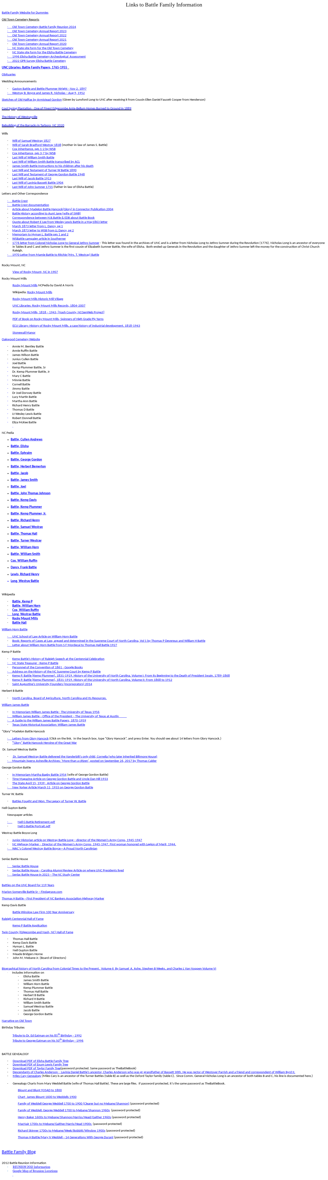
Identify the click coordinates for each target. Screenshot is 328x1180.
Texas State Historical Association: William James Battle (48, 725)
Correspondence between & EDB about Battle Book (53, 218)
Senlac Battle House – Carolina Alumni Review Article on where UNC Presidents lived (68, 870)
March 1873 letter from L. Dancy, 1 (37, 226)
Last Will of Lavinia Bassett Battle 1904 (37, 183)
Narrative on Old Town (17, 1021)
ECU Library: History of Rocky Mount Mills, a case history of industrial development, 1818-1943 (76, 326)
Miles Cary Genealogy (27, 1076)
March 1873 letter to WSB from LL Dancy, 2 (43, 230)
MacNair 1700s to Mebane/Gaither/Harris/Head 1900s (55, 1124)
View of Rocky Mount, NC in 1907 (35, 272)
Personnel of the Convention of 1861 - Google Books (47, 667)
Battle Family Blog (19, 1152)
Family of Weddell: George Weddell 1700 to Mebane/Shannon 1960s (64, 1110)
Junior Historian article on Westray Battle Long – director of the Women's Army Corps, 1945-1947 (77, 840)
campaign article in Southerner (39, 239)
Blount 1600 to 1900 (47, 1097)
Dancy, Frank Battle (24, 567)
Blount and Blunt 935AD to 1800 (40, 1090)
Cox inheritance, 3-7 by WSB (34, 153)
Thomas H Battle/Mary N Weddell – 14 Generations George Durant (65, 1137)
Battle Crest (20, 201)
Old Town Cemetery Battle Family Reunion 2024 (44, 27)
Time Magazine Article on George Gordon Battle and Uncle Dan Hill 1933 (60, 779)
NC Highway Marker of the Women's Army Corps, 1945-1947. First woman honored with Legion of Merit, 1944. (94, 844)
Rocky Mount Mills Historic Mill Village (37, 299)
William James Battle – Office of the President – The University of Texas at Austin (65, 716)
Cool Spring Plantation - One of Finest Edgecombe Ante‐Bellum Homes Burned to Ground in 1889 (66, 108)
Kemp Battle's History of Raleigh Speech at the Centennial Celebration (58, 659)
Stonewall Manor (23, 332)
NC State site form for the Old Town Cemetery (42, 48)
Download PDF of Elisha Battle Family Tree (41, 1061)
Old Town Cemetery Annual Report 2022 (39, 35)
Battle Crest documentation (30, 205)
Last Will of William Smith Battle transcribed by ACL (46, 162)
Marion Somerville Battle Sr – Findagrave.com (32, 892)
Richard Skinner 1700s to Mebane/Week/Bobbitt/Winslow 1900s (61, 1130)
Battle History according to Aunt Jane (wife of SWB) (46, 213)
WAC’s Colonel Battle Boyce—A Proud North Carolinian (54, 848)
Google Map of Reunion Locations (35, 1171)
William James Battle (15, 705)
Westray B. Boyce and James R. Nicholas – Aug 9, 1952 (48, 93)
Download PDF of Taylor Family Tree (36, 1068)
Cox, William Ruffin (25, 610)
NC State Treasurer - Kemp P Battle (35, 663)
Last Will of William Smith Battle (33, 157)
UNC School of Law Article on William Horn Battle (44, 636)
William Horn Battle (14, 629)
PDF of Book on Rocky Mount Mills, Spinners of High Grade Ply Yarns (58, 319)
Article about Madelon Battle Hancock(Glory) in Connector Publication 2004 (62, 209)
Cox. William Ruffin (24, 561)
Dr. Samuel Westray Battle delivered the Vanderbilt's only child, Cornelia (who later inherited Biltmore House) (84, 756)
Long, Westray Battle (25, 581)
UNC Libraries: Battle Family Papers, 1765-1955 (35, 67)
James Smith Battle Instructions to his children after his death (52, 166)
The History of (19, 117)
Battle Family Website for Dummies (25, 13)
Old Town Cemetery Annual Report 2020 (39, 44)
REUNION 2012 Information (31, 1167)
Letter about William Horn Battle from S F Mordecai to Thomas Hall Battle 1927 (64, 645)
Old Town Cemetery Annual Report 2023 (39, 31)
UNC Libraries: (48, 305)
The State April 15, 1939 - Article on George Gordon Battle (50, 783)
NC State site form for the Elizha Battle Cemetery (44, 52)
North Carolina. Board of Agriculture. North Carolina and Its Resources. (59, 698)
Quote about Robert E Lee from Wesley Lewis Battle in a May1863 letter (60, 222)
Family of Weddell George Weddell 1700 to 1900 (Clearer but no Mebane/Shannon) (73, 1103)
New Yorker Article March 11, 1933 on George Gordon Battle (52, 787)
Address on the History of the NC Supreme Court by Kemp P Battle (56, 671)
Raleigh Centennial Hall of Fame (23, 919)
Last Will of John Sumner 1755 (32, 187)
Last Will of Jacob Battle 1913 (31, 178)
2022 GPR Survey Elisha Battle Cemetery (39, 61)
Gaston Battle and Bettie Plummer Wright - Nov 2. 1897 (49, 89)
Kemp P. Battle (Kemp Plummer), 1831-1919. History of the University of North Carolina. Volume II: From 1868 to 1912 (92, 680)
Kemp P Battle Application (29, 925)
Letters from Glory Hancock (30, 738)
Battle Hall (19, 623)
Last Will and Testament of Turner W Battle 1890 (44, 170)
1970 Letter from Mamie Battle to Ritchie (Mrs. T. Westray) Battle (55, 255)
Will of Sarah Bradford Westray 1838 (36, 145)
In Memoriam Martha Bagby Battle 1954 (39, 775)
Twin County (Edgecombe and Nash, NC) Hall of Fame (37, 932)
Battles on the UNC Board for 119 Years (28, 885)
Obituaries (9, 74)
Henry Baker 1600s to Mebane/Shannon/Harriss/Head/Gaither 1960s (64, 1117)
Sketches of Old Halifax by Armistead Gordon (32, 100)
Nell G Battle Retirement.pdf (36, 822)
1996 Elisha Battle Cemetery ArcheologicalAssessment (49, 56)
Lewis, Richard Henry (25, 574)
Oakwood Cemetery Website (21, 339)
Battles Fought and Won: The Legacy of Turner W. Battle (49, 801)
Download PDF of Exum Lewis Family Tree (40, 1064)
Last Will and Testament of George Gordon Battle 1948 (48, 174)
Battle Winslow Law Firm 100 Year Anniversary (43, 912)
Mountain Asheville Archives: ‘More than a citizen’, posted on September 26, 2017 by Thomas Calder (84, 761)
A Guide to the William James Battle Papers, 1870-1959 (49, 720)
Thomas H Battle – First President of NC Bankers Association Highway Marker (53, 898)
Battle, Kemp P (22, 601)
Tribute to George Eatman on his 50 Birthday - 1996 (47, 1041)
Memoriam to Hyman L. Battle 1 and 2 (40, 234)
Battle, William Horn (26, 606)
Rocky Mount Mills (24, 285)
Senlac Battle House (25, 866)
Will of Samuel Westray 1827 (31, 141)
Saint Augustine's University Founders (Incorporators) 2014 (52, 684)
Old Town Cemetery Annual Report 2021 (39, 40)
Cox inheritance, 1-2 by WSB (34, 149)
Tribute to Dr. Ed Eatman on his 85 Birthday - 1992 (47, 1035)
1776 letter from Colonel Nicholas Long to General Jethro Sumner (55, 243)
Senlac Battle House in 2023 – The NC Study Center (46, 875)
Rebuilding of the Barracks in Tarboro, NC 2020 (33, 125)
